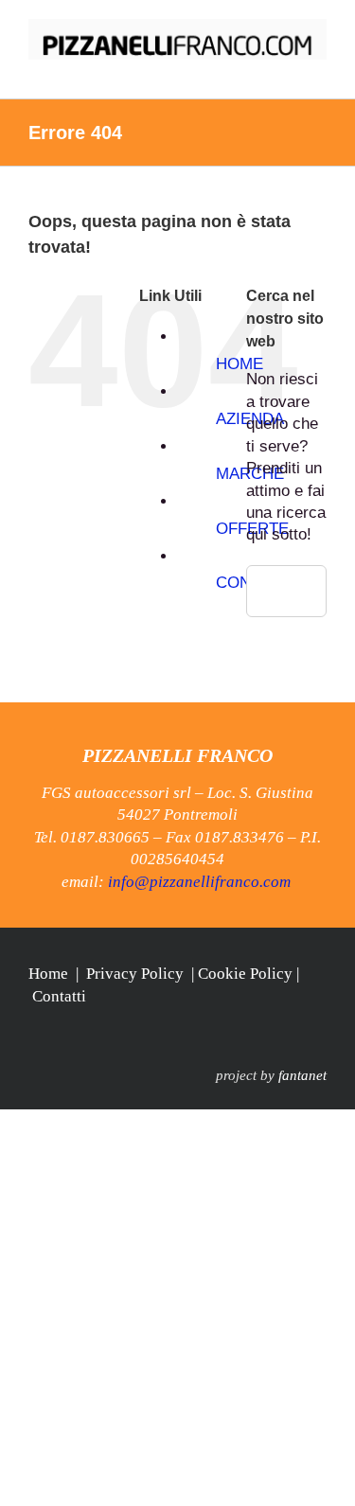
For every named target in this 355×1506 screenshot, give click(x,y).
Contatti (59, 996)
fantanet (302, 1075)
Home (48, 974)
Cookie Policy (245, 974)
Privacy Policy (135, 974)
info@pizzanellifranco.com (199, 882)
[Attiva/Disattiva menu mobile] (319, 70)
